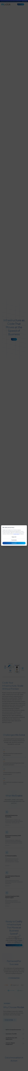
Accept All (14, 543)
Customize (14, 540)
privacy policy (16, 533)
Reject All (14, 537)
